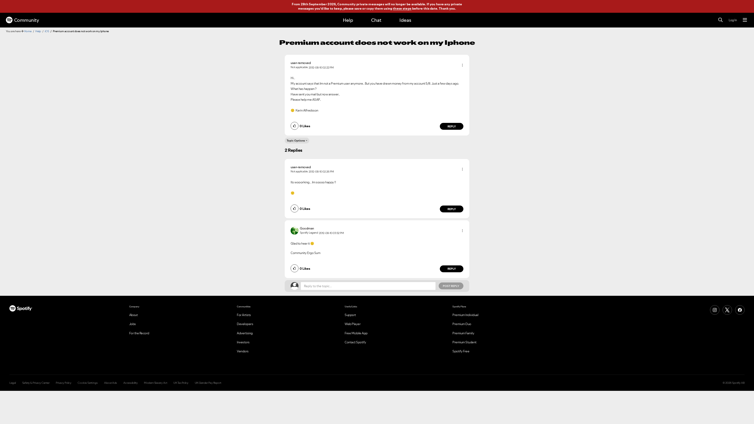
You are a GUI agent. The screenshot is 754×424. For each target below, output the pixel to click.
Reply (451, 126)
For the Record (139, 333)
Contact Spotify (355, 342)
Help (348, 20)
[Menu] (745, 20)
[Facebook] (740, 310)
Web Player (353, 324)
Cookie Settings (88, 383)
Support (350, 315)
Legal (12, 383)
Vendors (243, 351)
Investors (243, 342)
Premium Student (464, 342)
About (133, 315)
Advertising (245, 333)
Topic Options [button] (296, 141)
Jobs (132, 324)
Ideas (405, 20)
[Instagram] (714, 310)
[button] (462, 65)
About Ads (110, 383)
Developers (245, 324)
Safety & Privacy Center (36, 383)
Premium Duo (461, 324)
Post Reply (451, 286)
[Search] (720, 20)
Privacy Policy (63, 383)
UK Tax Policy (180, 383)
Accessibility (130, 383)
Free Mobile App (356, 333)
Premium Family (463, 333)
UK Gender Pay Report (208, 383)
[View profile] (294, 230)
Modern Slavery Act (155, 383)
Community (26, 20)
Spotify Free (460, 351)
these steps (402, 8)
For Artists (244, 315)
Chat (376, 20)
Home (28, 31)
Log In (733, 20)
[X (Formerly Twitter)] (727, 310)
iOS (47, 31)
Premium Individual (465, 315)
